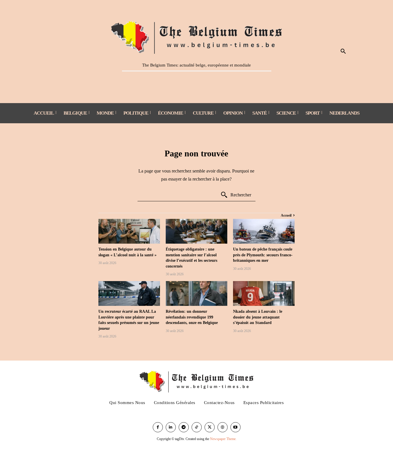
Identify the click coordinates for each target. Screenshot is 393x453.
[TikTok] (197, 427)
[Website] (223, 427)
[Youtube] (235, 427)
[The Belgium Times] (196, 36)
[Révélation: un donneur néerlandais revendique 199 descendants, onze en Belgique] (196, 293)
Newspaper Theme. (223, 439)
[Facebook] (158, 427)
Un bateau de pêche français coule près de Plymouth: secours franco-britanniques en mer (263, 255)
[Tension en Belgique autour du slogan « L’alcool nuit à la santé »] (129, 231)
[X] (210, 427)
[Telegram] (184, 427)
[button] (343, 51)
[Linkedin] (171, 427)
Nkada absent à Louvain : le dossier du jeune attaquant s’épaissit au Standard (257, 317)
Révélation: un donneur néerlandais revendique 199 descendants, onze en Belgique (192, 317)
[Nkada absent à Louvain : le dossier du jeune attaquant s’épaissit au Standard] (264, 293)
